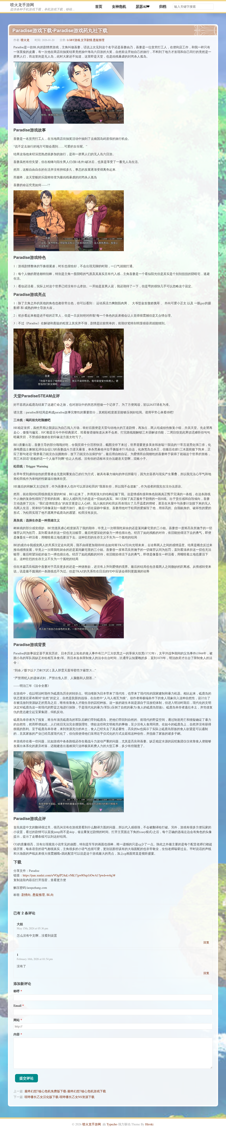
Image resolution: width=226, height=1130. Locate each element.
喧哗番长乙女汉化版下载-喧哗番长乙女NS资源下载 (59, 1097)
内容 (16, 1034)
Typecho (112, 1124)
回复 (206, 942)
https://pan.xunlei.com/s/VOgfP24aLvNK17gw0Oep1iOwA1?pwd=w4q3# (69, 875)
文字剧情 (86, 40)
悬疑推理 (98, 40)
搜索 (210, 6)
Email (17, 1005)
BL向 (50, 895)
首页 (98, 6)
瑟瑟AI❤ (142, 6)
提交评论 (26, 1078)
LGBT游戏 (73, 40)
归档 (162, 6)
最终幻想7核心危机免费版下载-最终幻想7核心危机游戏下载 (65, 1091)
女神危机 (119, 6)
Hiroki (149, 1124)
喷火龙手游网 (22, 4)
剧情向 (26, 895)
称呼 (16, 991)
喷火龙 (25, 40)
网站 (16, 1020)
